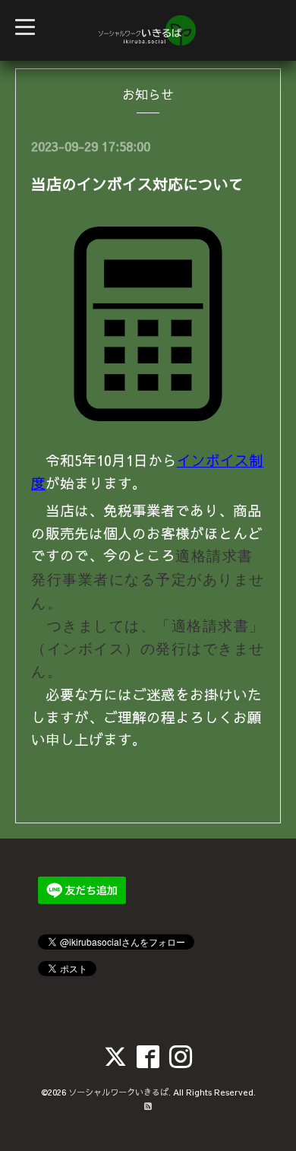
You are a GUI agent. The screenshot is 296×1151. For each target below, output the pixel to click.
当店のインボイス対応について (137, 183)
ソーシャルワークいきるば (118, 1092)
